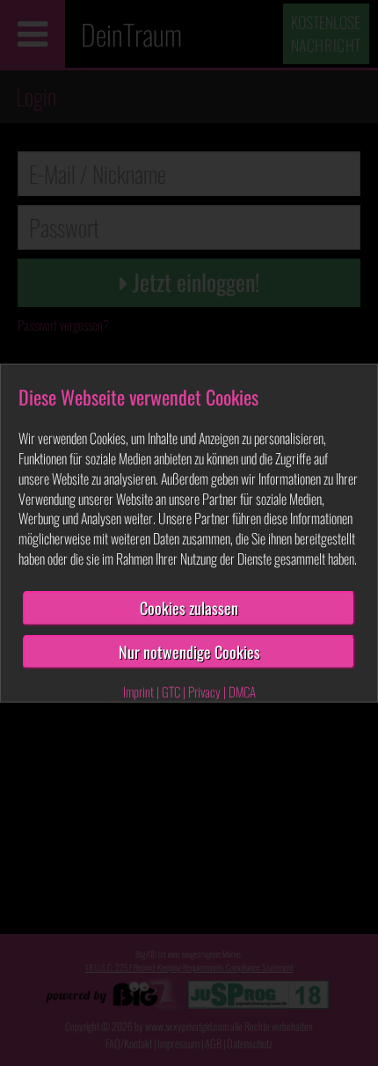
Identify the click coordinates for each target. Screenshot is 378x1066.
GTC (171, 691)
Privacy (204, 691)
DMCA (242, 691)
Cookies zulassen (189, 607)
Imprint (138, 691)
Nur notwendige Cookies (189, 650)
